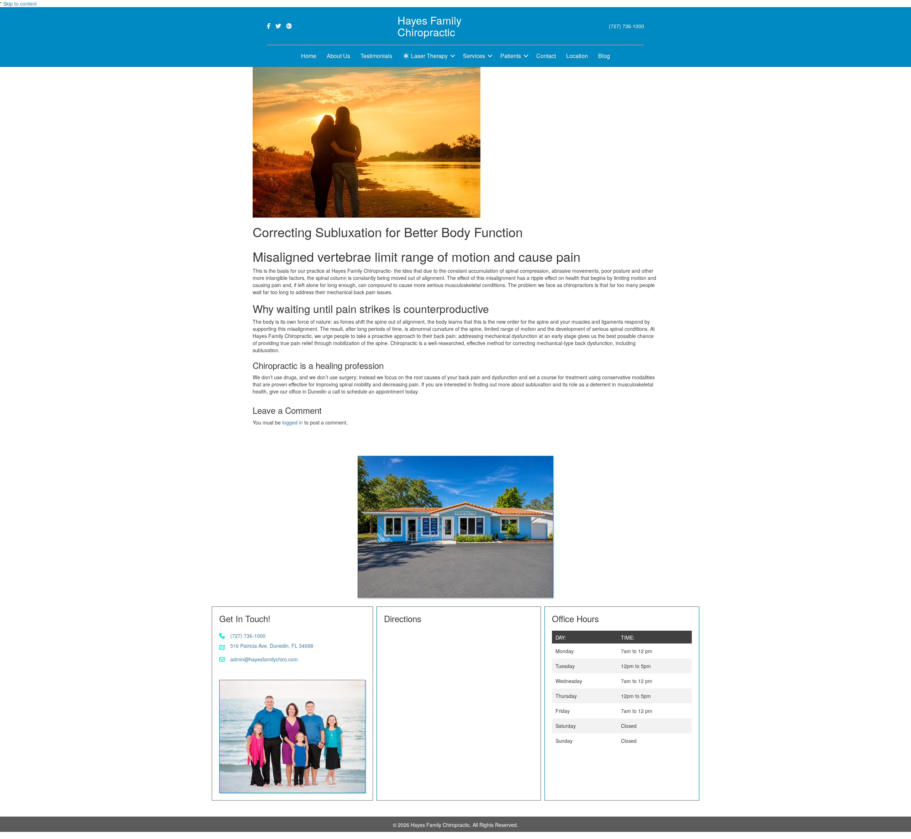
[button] (453, 56)
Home (308, 56)
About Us (338, 56)
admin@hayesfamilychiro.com (264, 659)
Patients (510, 56)
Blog (604, 56)
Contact (546, 56)
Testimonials (376, 56)
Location (577, 56)
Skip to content (20, 3)
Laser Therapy (429, 56)
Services (474, 56)
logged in (292, 422)
